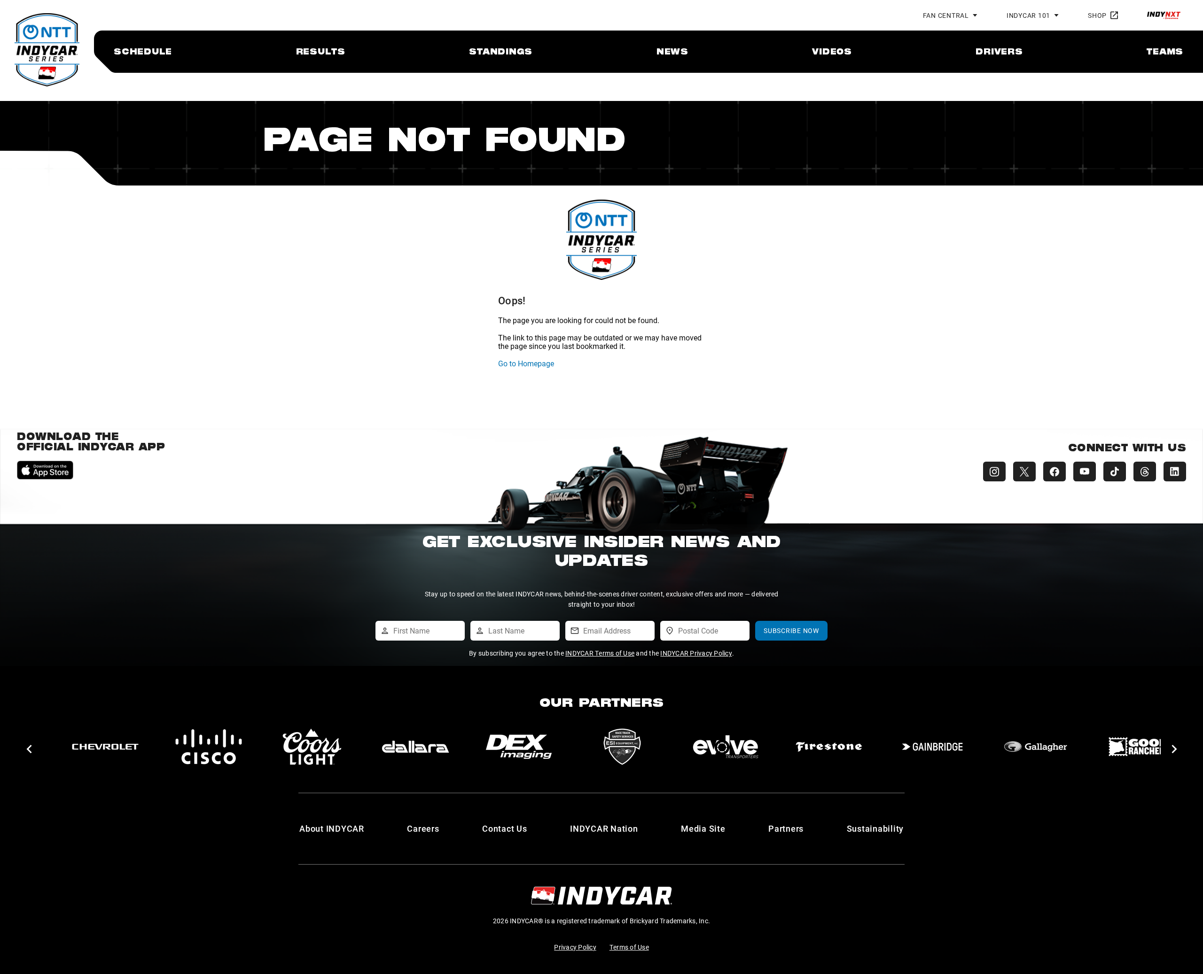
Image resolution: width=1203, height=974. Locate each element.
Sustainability (875, 828)
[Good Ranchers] (1139, 747)
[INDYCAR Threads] (1144, 471)
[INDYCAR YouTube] (1084, 471)
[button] (29, 749)
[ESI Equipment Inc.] (622, 747)
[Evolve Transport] (726, 747)
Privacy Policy (575, 947)
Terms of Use (629, 947)
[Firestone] (829, 747)
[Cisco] (209, 747)
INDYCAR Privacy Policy (696, 653)
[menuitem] (143, 51)
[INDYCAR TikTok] (1114, 471)
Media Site (703, 828)
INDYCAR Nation (604, 828)
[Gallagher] (1036, 747)
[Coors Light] (312, 747)
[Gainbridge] (932, 747)
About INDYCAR (331, 828)
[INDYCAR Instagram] (994, 471)
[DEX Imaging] (519, 747)
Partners (786, 828)
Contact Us (504, 828)
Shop (1097, 15)
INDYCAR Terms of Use (599, 653)
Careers (423, 828)
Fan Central (946, 15)
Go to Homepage (526, 363)
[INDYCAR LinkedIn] (1175, 471)
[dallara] (415, 747)
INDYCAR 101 (1028, 15)
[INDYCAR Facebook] (1054, 471)
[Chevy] (105, 747)
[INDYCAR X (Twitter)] (1024, 471)
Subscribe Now (791, 630)
